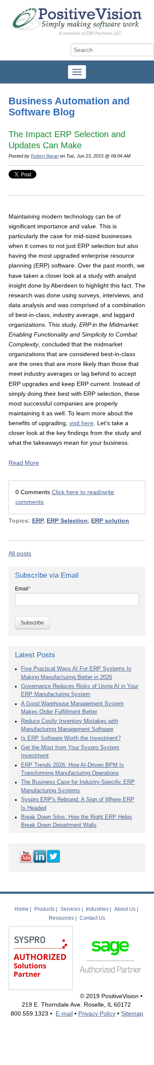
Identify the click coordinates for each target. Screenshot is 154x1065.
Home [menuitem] (22, 909)
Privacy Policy (97, 1013)
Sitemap (132, 1013)
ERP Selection (67, 520)
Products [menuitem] (44, 909)
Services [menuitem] (70, 909)
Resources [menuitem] (61, 918)
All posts (20, 553)
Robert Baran (45, 155)
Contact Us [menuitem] (92, 918)
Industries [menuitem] (97, 909)
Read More (24, 462)
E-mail (64, 1013)
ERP (37, 520)
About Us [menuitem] (125, 909)
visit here (81, 423)
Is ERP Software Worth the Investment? (71, 738)
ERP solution (110, 520)
